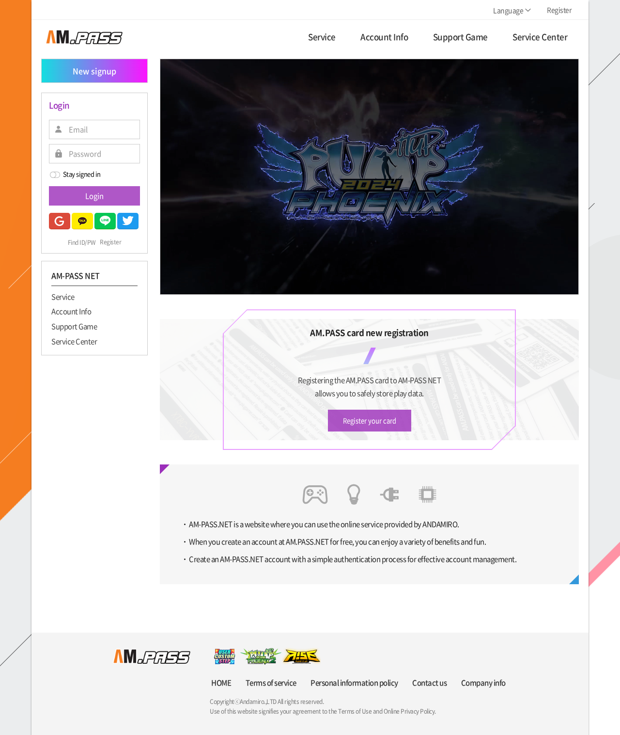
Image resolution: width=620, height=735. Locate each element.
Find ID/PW (82, 242)
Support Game (74, 325)
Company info (483, 682)
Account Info (71, 311)
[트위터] (128, 221)
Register (110, 242)
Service (63, 296)
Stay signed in (82, 173)
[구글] (59, 221)
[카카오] (82, 221)
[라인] (105, 221)
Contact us (429, 682)
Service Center (74, 341)
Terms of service (271, 682)
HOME (221, 682)
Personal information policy (354, 682)
